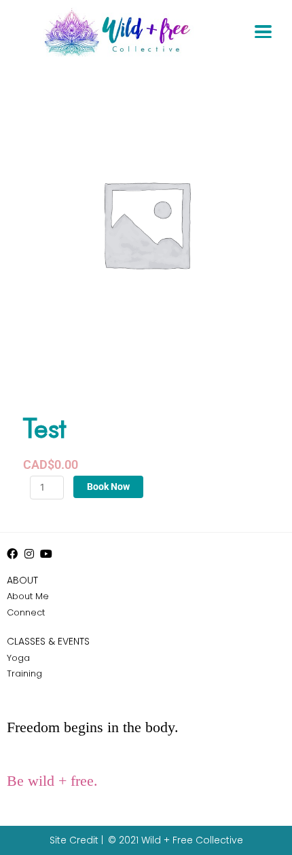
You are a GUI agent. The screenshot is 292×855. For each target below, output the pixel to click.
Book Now (108, 486)
